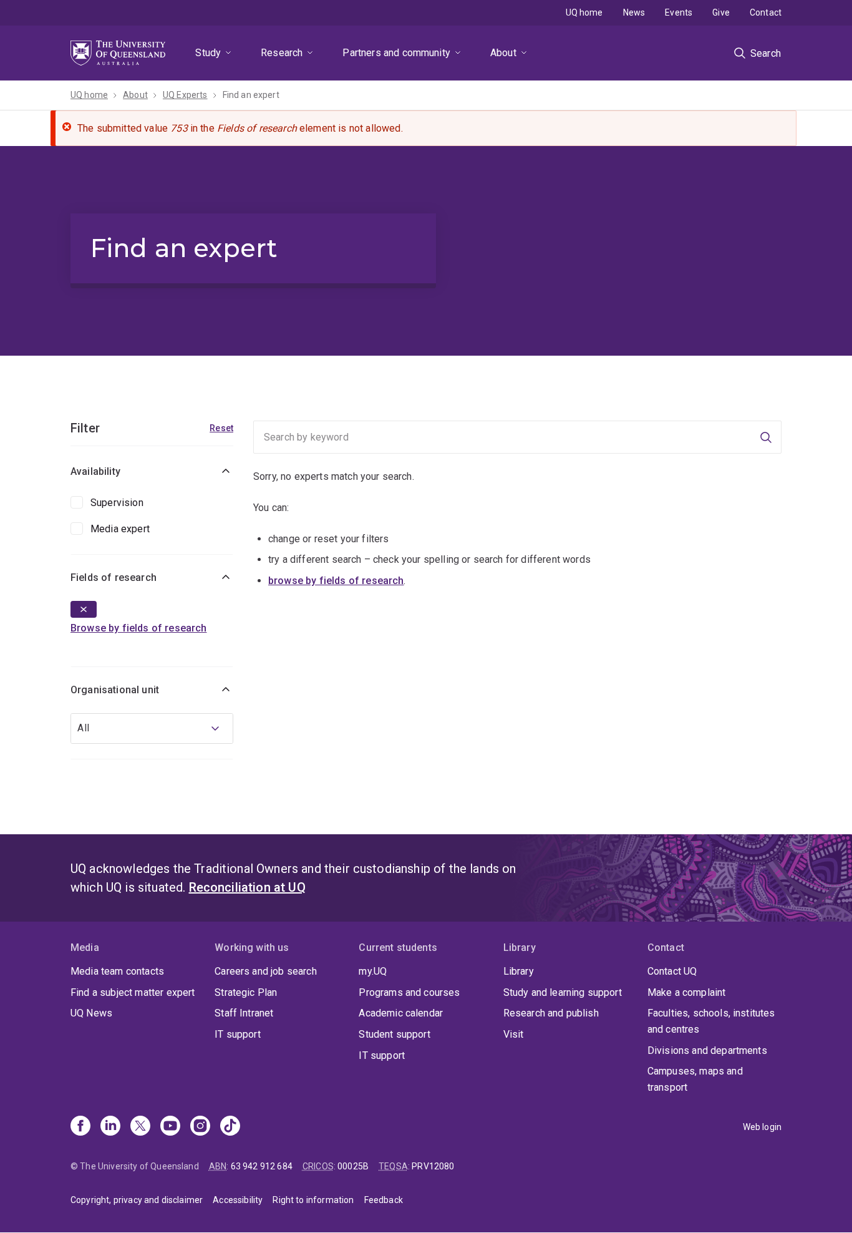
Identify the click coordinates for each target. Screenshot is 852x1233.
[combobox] (151, 728)
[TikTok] (230, 1127)
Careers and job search (266, 971)
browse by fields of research (336, 581)
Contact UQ (672, 971)
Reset (221, 428)
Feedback (383, 1200)
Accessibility (238, 1200)
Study (208, 53)
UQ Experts (185, 95)
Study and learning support (562, 992)
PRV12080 (433, 1166)
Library (518, 971)
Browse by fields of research (138, 628)
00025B (353, 1166)
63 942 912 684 (262, 1166)
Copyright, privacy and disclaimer (136, 1200)
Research (282, 53)
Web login (762, 1127)
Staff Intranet (244, 1013)
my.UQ (373, 971)
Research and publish (551, 1013)
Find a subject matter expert (132, 992)
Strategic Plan (246, 992)
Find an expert (251, 95)
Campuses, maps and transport (695, 1079)
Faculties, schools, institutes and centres (711, 1021)
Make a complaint (686, 992)
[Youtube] (170, 1127)
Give (721, 12)
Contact (766, 12)
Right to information (313, 1200)
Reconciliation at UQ (247, 887)
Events (678, 12)
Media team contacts (117, 971)
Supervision (116, 503)
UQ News (91, 1013)
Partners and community (396, 53)
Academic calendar (401, 1013)
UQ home (584, 12)
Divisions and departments (707, 1050)
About (503, 53)
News (634, 12)
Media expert (120, 529)
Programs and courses (409, 992)
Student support (394, 1034)
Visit (513, 1034)
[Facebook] (80, 1127)
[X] (140, 1127)
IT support (238, 1034)
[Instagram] (200, 1127)
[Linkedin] (110, 1127)
